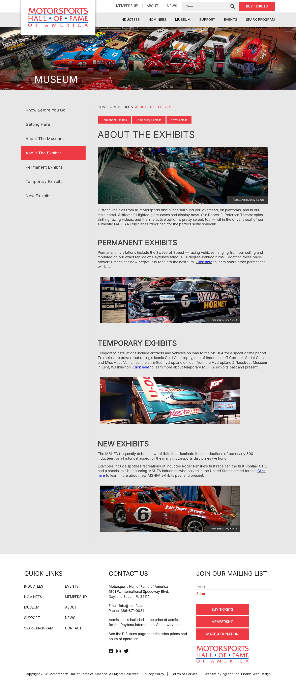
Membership (127, 6)
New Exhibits (179, 120)
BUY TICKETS (257, 6)
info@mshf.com (131, 606)
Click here (204, 262)
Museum (182, 20)
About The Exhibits (44, 153)
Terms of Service (184, 674)
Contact (73, 628)
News (172, 6)
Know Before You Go (45, 110)
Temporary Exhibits (148, 120)
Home (103, 107)
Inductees (130, 20)
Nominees (157, 20)
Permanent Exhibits (114, 120)
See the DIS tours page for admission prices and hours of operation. (148, 636)
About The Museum (45, 138)
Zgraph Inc (230, 674)
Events (230, 20)
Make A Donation (222, 634)
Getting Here (38, 124)
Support (207, 20)
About (152, 6)
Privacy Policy (153, 674)
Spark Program (260, 20)
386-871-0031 (132, 611)
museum (121, 107)
